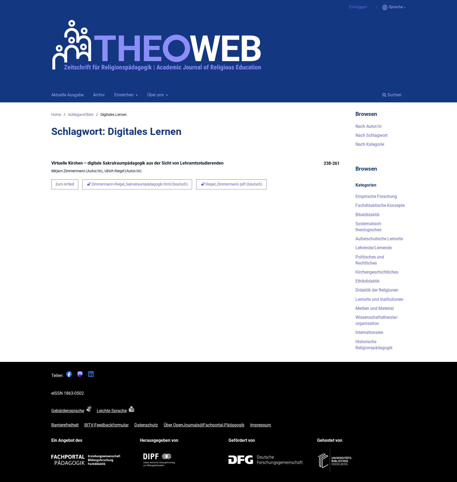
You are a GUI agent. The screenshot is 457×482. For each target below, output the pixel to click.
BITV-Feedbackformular (106, 425)
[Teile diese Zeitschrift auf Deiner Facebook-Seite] (69, 375)
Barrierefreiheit (65, 425)
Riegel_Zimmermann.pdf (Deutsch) (233, 184)
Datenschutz (146, 425)
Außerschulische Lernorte (379, 238)
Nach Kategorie (369, 144)
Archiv (98, 94)
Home (56, 114)
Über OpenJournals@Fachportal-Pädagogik (204, 425)
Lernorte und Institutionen (379, 299)
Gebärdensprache (67, 410)
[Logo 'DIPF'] (160, 460)
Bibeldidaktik (367, 214)
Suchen (393, 94)
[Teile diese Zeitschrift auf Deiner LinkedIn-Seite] (91, 375)
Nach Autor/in (368, 126)
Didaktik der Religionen (376, 290)
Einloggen (356, 6)
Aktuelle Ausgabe (66, 94)
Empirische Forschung (376, 196)
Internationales (369, 332)
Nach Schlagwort (371, 135)
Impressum (260, 425)
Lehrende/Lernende (373, 247)
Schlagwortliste (80, 114)
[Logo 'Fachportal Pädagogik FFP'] (85, 460)
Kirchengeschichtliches (376, 272)
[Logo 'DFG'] (266, 460)
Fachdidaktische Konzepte (380, 205)
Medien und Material (374, 308)
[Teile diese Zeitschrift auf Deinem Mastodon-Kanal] (80, 375)
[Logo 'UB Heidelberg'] (335, 460)
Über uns (155, 94)
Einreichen (123, 94)
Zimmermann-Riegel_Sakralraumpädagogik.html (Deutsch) (139, 184)
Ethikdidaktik (367, 281)
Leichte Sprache (112, 410)
